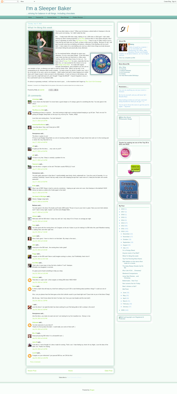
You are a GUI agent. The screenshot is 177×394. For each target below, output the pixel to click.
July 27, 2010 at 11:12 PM (40, 212)
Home (30, 17)
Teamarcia (35, 164)
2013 (123, 223)
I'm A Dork (122, 74)
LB (33, 146)
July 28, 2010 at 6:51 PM (39, 318)
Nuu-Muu (82, 38)
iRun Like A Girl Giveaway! (93, 81)
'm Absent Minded (125, 70)
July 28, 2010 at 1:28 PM (39, 282)
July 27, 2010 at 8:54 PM (39, 151)
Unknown (35, 277)
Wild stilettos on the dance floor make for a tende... (133, 262)
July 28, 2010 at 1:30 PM (39, 300)
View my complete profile (127, 58)
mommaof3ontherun (38, 124)
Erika (34, 185)
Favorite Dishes (52, 17)
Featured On (39, 17)
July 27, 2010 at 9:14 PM (39, 160)
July (124, 248)
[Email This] (50, 90)
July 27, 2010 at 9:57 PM (39, 192)
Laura (34, 236)
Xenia (34, 286)
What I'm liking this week (130, 256)
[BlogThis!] (51, 90)
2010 (123, 231)
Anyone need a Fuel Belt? (131, 253)
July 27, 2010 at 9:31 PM (39, 169)
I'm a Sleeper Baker (48, 8)
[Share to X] (53, 90)
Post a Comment (35, 362)
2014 (123, 220)
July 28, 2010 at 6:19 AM (39, 221)
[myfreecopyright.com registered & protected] (134, 319)
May (124, 295)
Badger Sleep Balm (64, 64)
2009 (123, 310)
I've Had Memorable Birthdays (128, 75)
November (126, 236)
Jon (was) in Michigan (39, 196)
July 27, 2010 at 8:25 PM (39, 120)
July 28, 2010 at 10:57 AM (40, 259)
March (125, 301)
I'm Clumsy (122, 69)
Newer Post (32, 371)
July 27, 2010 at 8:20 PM (39, 106)
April (124, 298)
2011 (123, 228)
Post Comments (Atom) (74, 377)
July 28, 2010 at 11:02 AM (40, 273)
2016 (123, 214)
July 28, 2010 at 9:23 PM (39, 329)
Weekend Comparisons (130, 273)
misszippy (35, 99)
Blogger (92, 390)
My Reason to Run (81, 40)
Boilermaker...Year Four (130, 280)
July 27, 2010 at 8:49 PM (39, 142)
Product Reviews (78, 17)
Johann (34, 216)
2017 (123, 212)
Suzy (34, 225)
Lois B (34, 353)
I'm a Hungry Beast (129, 250)
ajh (33, 155)
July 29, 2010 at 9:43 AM (39, 338)
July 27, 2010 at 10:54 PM (40, 201)
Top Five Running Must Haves (132, 259)
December (126, 234)
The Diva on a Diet (38, 110)
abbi (33, 245)
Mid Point (126, 289)
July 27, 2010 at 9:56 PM (39, 182)
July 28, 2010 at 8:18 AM (39, 241)
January (126, 306)
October (126, 239)
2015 (123, 217)
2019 (123, 209)
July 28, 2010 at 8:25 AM (39, 250)
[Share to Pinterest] (57, 90)
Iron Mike (35, 263)
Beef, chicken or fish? (129, 286)
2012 (123, 226)
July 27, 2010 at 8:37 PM (39, 129)
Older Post (108, 371)
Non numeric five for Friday (131, 283)
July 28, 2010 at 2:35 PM (39, 309)
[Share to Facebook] (55, 90)
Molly (132, 44)
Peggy (34, 254)
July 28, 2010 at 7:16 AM (39, 232)
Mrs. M (34, 333)
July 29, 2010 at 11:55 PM (40, 358)
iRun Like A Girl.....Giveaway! (132, 270)
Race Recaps (65, 17)
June (125, 292)
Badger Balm (67, 61)
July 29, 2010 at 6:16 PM (39, 349)
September (126, 242)
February (126, 304)
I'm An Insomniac (124, 72)
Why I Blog (122, 67)
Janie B (34, 342)
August (125, 245)
